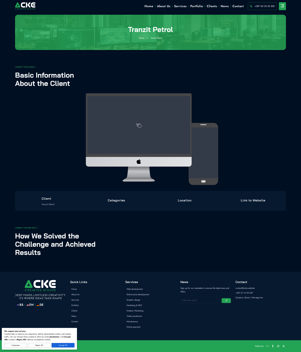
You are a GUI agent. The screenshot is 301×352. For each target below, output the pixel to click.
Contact (238, 6)
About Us (163, 6)
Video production (134, 316)
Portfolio (196, 6)
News (225, 6)
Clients (212, 6)
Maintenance (132, 321)
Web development (135, 289)
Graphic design (133, 299)
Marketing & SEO (134, 305)
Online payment (133, 326)
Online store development (138, 294)
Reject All (39, 345)
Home (149, 6)
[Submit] (226, 300)
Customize (16, 345)
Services (180, 6)
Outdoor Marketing (135, 310)
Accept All (63, 345)
